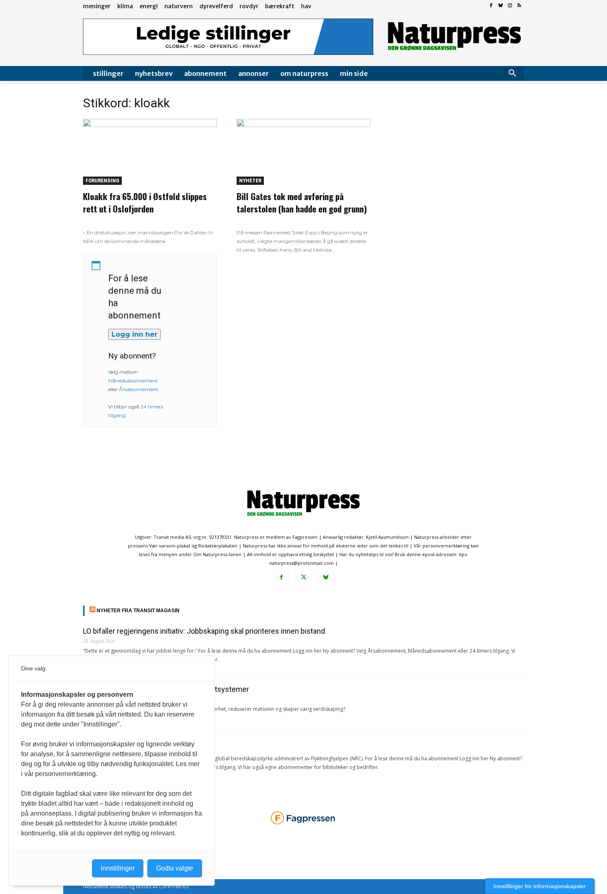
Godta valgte (174, 868)
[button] (512, 73)
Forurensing (102, 180)
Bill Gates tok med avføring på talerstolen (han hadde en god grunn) (302, 202)
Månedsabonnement (133, 380)
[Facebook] (491, 6)
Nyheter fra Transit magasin (138, 610)
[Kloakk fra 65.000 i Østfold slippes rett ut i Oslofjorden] (150, 152)
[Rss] (519, 6)
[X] (303, 577)
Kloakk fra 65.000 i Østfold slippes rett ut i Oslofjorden (145, 202)
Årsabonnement (138, 389)
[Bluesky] (500, 6)
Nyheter (250, 180)
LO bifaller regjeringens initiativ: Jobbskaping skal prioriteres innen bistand (204, 631)
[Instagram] (510, 6)
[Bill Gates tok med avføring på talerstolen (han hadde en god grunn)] (303, 152)
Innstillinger (118, 868)
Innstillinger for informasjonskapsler (539, 886)
